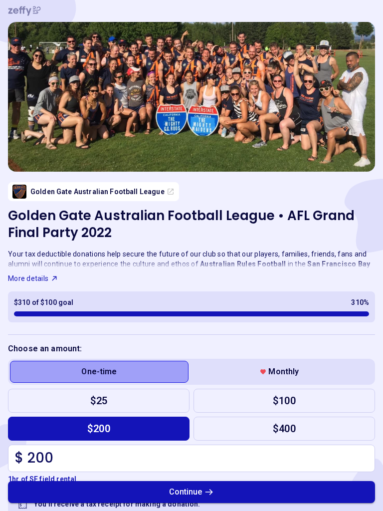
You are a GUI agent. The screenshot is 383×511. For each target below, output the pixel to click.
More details (28, 278)
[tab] (99, 372)
